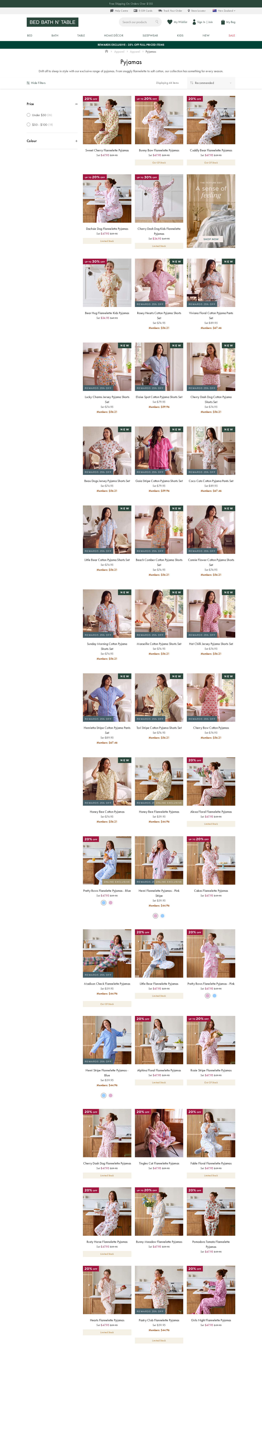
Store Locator (198, 10)
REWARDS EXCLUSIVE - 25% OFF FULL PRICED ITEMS (131, 45)
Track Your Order (173, 10)
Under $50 (42, 115)
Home (106, 51)
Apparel (119, 51)
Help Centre (121, 10)
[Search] (157, 21)
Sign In (201, 22)
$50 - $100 (42, 125)
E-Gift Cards (145, 10)
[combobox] (140, 21)
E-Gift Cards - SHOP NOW (131, 4)
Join (210, 22)
